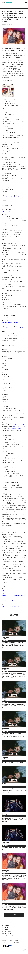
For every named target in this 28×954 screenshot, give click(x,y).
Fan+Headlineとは (5, 940)
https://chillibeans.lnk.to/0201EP (10, 211)
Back (14, 914)
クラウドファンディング (6, 931)
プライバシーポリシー (6, 942)
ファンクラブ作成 (5, 925)
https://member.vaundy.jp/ (14, 428)
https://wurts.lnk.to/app (19, 426)
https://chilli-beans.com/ (8, 590)
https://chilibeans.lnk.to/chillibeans (11, 322)
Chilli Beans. (9, 24)
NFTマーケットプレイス (6, 933)
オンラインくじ (5, 929)
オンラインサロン (5, 927)
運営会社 (16, 940)
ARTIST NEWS (7, 7)
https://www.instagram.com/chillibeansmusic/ (13, 595)
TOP (2, 7)
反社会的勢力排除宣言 (15, 942)
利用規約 (11, 940)
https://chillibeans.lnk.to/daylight (10, 196)
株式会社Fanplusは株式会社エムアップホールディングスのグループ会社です (10, 948)
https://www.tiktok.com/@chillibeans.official (13, 606)
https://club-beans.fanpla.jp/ (17, 424)
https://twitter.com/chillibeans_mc (10, 600)
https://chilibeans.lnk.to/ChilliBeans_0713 (12, 327)
